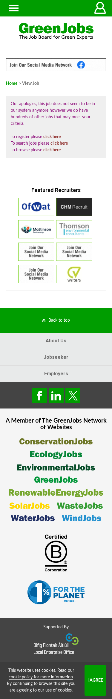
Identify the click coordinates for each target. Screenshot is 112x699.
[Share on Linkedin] (56, 395)
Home (11, 83)
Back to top (59, 320)
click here (52, 137)
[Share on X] (72, 395)
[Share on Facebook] (39, 395)
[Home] (56, 31)
